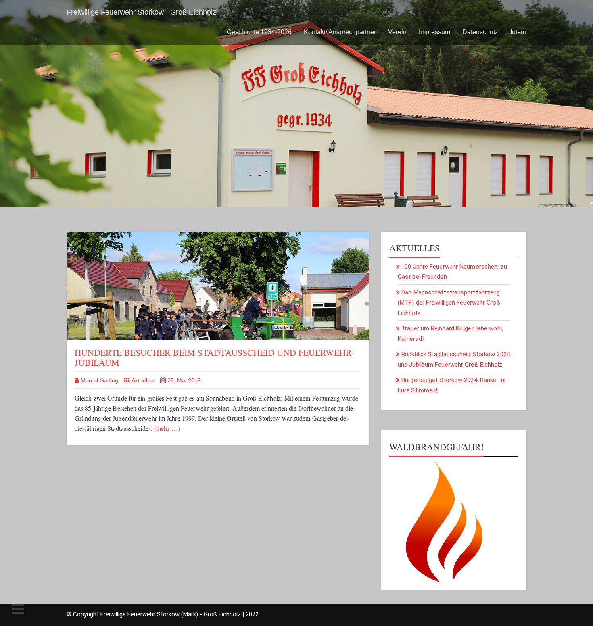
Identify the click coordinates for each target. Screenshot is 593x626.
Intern (518, 32)
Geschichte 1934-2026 (259, 32)
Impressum (434, 32)
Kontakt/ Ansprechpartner (340, 32)
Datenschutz (480, 32)
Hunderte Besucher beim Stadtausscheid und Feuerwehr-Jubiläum (214, 357)
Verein (397, 32)
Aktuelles (143, 380)
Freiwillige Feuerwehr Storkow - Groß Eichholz (141, 12)
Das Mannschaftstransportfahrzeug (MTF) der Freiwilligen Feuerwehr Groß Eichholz (449, 303)
